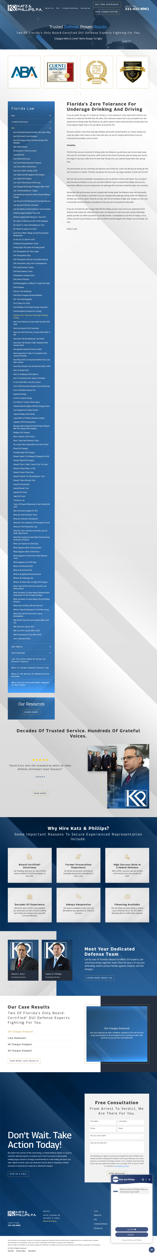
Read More (40, 793)
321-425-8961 (137, 9)
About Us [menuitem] (49, 8)
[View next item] (80, 94)
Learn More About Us (99, 978)
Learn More (31, 712)
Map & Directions (50, 1221)
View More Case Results (24, 1061)
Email (121, 1128)
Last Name (123, 1121)
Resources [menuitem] (85, 8)
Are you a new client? (98, 1136)
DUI (95, 1219)
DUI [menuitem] (58, 8)
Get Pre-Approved (107, 5)
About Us (97, 1215)
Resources (98, 1228)
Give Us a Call (18, 1174)
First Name (94, 1121)
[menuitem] (29, 115)
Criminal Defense (100, 1224)
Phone (92, 1128)
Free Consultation (106, 12)
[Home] (25, 8)
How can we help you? (98, 1143)
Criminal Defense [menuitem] (70, 8)
